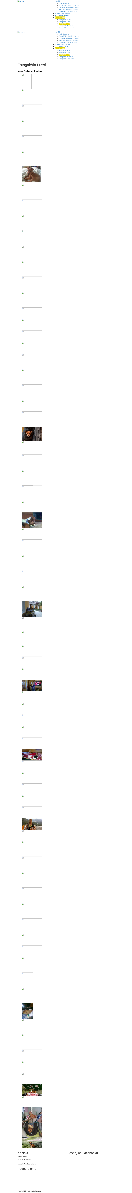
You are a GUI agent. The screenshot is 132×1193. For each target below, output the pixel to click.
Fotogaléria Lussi (64, 24)
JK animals (21, 1181)
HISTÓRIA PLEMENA (62, 15)
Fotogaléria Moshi (65, 22)
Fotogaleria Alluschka (66, 26)
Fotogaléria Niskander (66, 28)
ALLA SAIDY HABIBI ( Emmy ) (69, 5)
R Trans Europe (23, 1185)
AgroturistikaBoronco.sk (26, 1172)
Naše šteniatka (64, 3)
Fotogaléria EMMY (65, 20)
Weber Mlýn (22, 1189)
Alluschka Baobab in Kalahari (68, 9)
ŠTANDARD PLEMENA (62, 13)
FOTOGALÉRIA (60, 17)
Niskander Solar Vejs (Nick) (68, 11)
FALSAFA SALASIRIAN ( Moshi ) (69, 7)
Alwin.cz (26, 1176)
